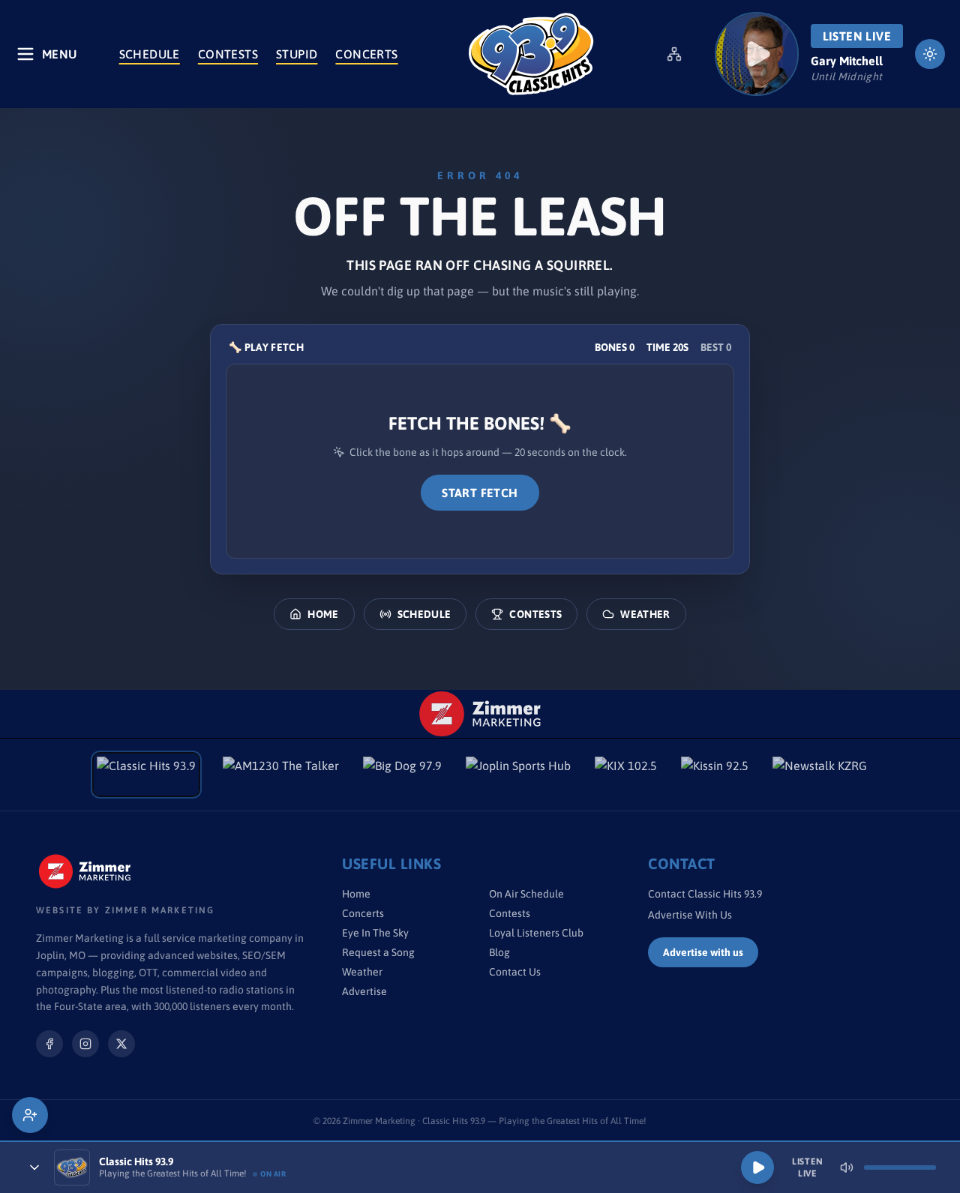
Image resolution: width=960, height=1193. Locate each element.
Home (323, 614)
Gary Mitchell (847, 60)
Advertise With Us (690, 915)
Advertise (364, 991)
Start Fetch (480, 492)
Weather (645, 614)
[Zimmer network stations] (674, 53)
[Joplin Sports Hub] (518, 775)
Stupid (296, 54)
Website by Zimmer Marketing (125, 910)
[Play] (757, 1167)
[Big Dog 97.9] (402, 775)
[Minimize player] (34, 1167)
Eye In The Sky (375, 933)
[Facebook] (49, 1043)
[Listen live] (757, 54)
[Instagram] (85, 1043)
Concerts (366, 54)
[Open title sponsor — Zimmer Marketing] (480, 714)
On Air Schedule (526, 894)
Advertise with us (703, 952)
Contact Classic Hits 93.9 (705, 894)
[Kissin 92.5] (714, 775)
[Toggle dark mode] (930, 54)
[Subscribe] (30, 1115)
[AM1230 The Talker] (281, 775)
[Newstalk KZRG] (819, 775)
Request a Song (378, 952)
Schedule (149, 54)
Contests (228, 54)
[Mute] (847, 1167)
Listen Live (857, 36)
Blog (499, 952)
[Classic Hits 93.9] (531, 54)
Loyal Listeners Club (536, 933)
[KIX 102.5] (626, 775)
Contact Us (515, 972)
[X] (121, 1043)
